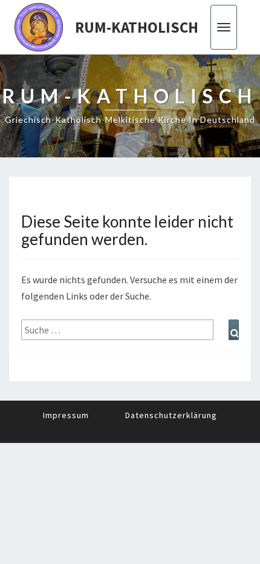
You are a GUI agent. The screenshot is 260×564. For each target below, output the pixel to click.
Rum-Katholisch (136, 27)
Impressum (66, 415)
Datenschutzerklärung (171, 415)
